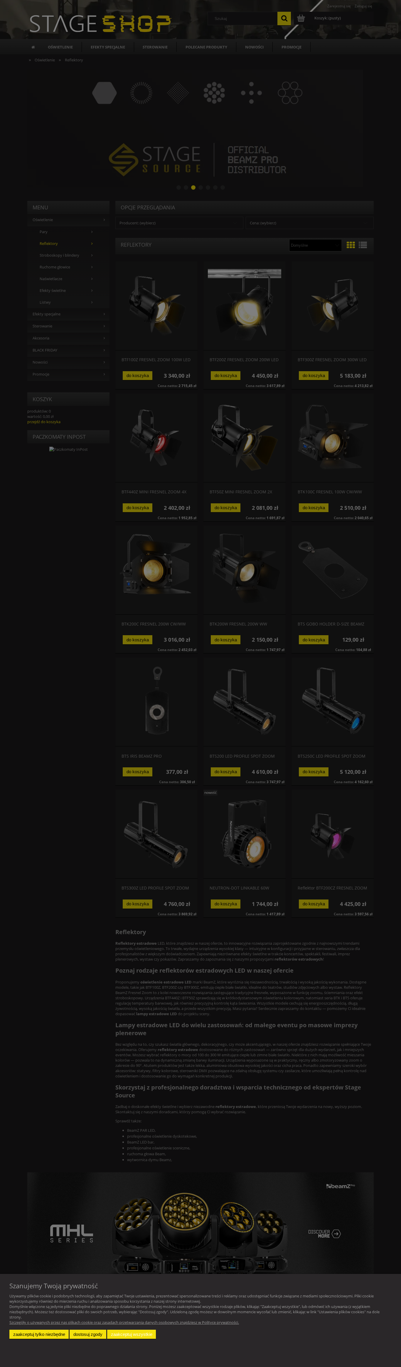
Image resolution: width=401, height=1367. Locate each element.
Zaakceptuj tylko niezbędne (39, 1334)
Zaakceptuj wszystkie (131, 1334)
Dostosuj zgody (87, 1334)
